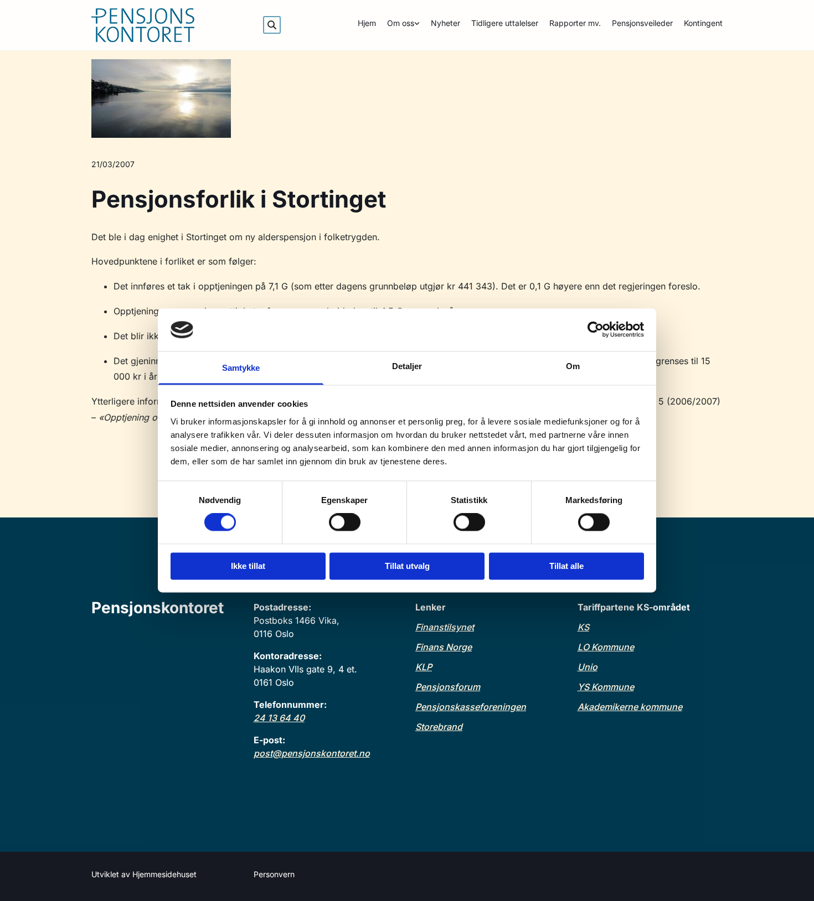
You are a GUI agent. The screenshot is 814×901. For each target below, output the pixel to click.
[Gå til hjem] (164, 25)
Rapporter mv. (575, 23)
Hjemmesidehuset (164, 874)
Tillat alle (566, 566)
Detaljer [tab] (407, 366)
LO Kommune (606, 647)
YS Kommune (606, 686)
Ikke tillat (248, 566)
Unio (587, 666)
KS (583, 627)
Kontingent (703, 23)
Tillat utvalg (407, 566)
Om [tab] (573, 366)
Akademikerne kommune (630, 706)
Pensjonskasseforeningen (470, 706)
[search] (272, 25)
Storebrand (438, 726)
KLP (423, 666)
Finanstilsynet (444, 627)
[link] (398, 25)
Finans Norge (443, 647)
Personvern (274, 874)
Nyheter (445, 23)
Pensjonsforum (447, 686)
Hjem (367, 23)
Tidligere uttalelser (504, 23)
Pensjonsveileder (642, 23)
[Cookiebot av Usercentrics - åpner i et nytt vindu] (595, 330)
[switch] (344, 522)
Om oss (400, 23)
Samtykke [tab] (241, 367)
